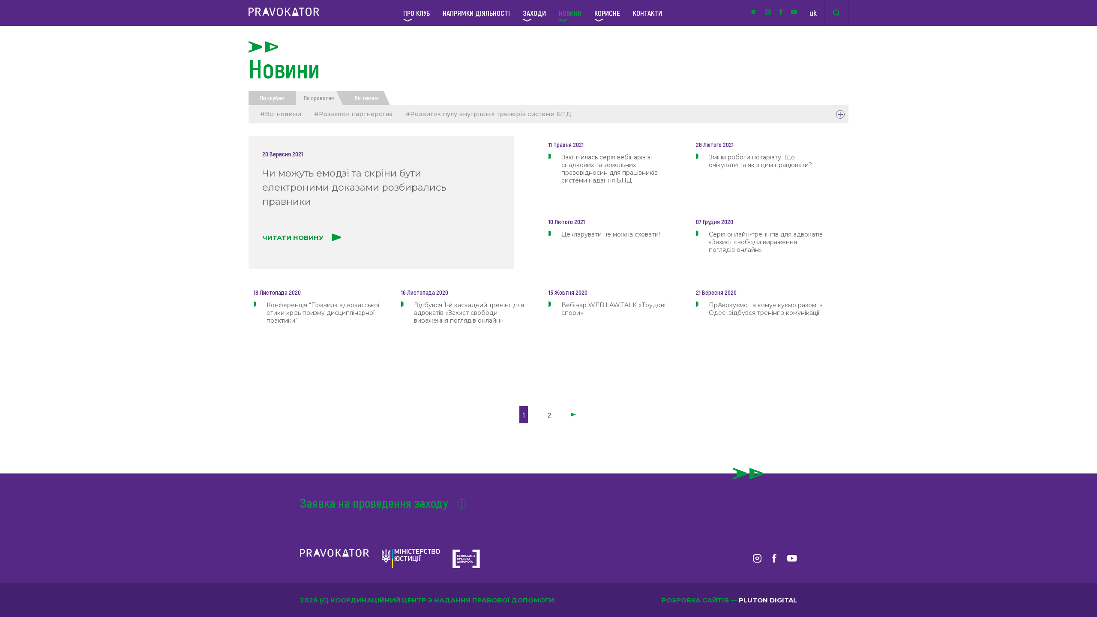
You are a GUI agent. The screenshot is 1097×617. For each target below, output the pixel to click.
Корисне (607, 13)
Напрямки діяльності (476, 13)
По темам (366, 98)
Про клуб (416, 13)
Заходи (534, 13)
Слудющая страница (574, 415)
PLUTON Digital (768, 600)
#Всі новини (280, 114)
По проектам (319, 98)
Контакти (647, 13)
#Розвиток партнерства (353, 114)
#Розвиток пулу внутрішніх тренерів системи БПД (488, 114)
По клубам (272, 98)
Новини (570, 13)
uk (813, 13)
